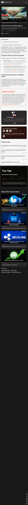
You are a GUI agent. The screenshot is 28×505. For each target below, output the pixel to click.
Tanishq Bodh (10, 117)
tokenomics (14, 70)
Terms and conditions (8, 104)
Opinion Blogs (14, 270)
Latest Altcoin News (5, 270)
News (3, 30)
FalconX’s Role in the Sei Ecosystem (10, 41)
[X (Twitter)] (13, 123)
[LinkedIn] (15, 123)
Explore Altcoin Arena (16, 272)
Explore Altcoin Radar (6, 272)
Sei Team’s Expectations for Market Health (12, 44)
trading (9, 64)
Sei (9, 79)
